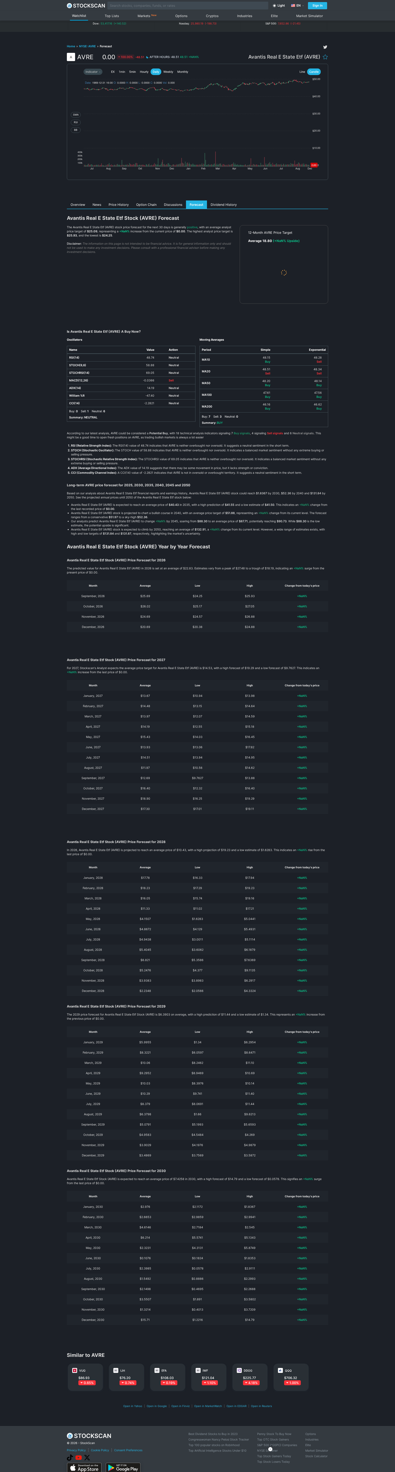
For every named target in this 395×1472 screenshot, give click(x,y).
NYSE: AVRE (87, 46)
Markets (147, 16)
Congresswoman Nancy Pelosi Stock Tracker (218, 1439)
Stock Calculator (316, 1456)
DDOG (248, 1370)
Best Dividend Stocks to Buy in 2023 (213, 1434)
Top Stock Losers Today (273, 1461)
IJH (122, 1370)
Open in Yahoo (132, 1406)
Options (181, 16)
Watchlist (79, 16)
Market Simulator (309, 16)
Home (71, 46)
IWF (205, 1370)
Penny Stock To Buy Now (274, 1434)
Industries (244, 16)
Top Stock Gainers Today (274, 1456)
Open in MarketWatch (208, 1406)
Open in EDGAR (236, 1406)
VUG (82, 1370)
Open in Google (157, 1406)
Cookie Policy (100, 1450)
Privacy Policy (76, 1450)
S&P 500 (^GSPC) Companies (277, 1445)
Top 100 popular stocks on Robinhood (214, 1445)
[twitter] (325, 47)
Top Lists (112, 16)
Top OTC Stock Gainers (273, 1439)
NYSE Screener (267, 1450)
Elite (274, 16)
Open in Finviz (180, 1406)
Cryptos (212, 16)
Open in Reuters (261, 1406)
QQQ (288, 1370)
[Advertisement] (197, 191)
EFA (164, 1370)
